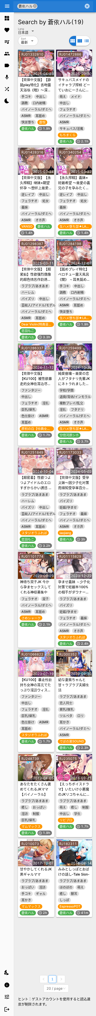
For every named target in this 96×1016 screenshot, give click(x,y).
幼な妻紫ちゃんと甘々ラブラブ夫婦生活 (73, 684)
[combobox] (60, 6)
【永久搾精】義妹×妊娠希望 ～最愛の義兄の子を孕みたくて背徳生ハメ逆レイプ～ (74, 187)
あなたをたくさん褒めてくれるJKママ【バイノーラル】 (35, 789)
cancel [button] (35, 6)
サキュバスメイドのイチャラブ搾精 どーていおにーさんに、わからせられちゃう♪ (74, 89)
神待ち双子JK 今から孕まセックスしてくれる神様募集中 (35, 587)
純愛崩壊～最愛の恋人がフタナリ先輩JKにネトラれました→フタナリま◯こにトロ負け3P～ (74, 383)
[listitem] (7, 18)
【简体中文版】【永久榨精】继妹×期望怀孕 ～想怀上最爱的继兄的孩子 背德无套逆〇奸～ (36, 187)
